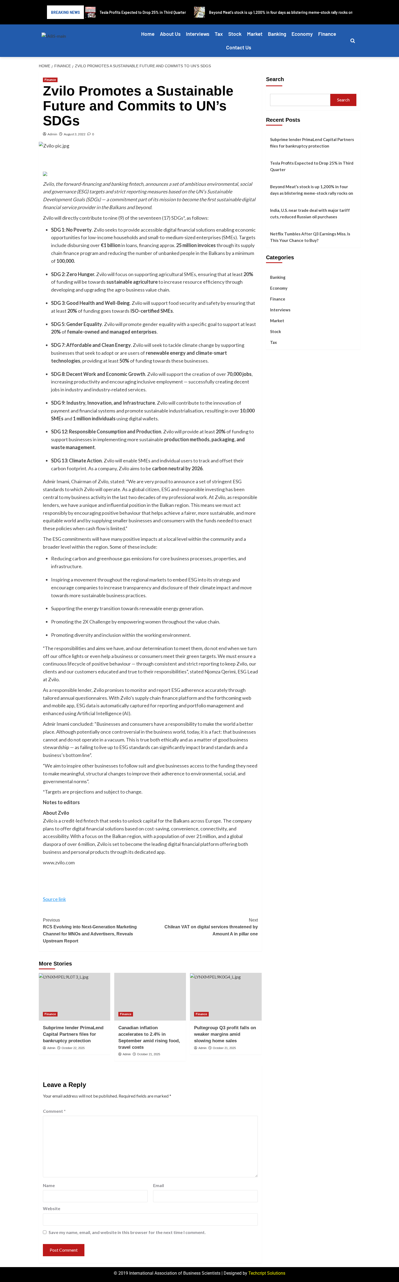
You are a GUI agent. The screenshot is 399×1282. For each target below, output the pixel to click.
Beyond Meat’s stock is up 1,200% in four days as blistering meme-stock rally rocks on (311, 190)
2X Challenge (97, 622)
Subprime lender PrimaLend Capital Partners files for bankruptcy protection (73, 1034)
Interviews (197, 34)
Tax (219, 34)
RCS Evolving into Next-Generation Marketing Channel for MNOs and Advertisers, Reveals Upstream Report (90, 930)
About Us (170, 34)
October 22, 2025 (73, 1048)
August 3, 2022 (75, 134)
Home (147, 34)
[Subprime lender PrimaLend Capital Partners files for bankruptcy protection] (74, 997)
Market (254, 34)
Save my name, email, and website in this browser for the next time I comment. (127, 1232)
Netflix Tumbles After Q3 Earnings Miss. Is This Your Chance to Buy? (310, 237)
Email (158, 1185)
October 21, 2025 (148, 1054)
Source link (54, 899)
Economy (302, 34)
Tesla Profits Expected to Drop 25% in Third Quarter (311, 166)
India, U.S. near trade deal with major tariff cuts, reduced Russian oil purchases (310, 213)
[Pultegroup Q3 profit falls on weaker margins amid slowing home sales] (226, 997)
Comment (54, 1111)
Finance (327, 34)
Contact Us (238, 47)
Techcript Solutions (266, 1273)
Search (275, 79)
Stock (235, 34)
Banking (277, 34)
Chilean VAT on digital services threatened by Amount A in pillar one (211, 927)
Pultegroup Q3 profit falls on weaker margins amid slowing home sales (225, 1034)
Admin (52, 134)
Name (49, 1185)
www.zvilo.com (59, 862)
